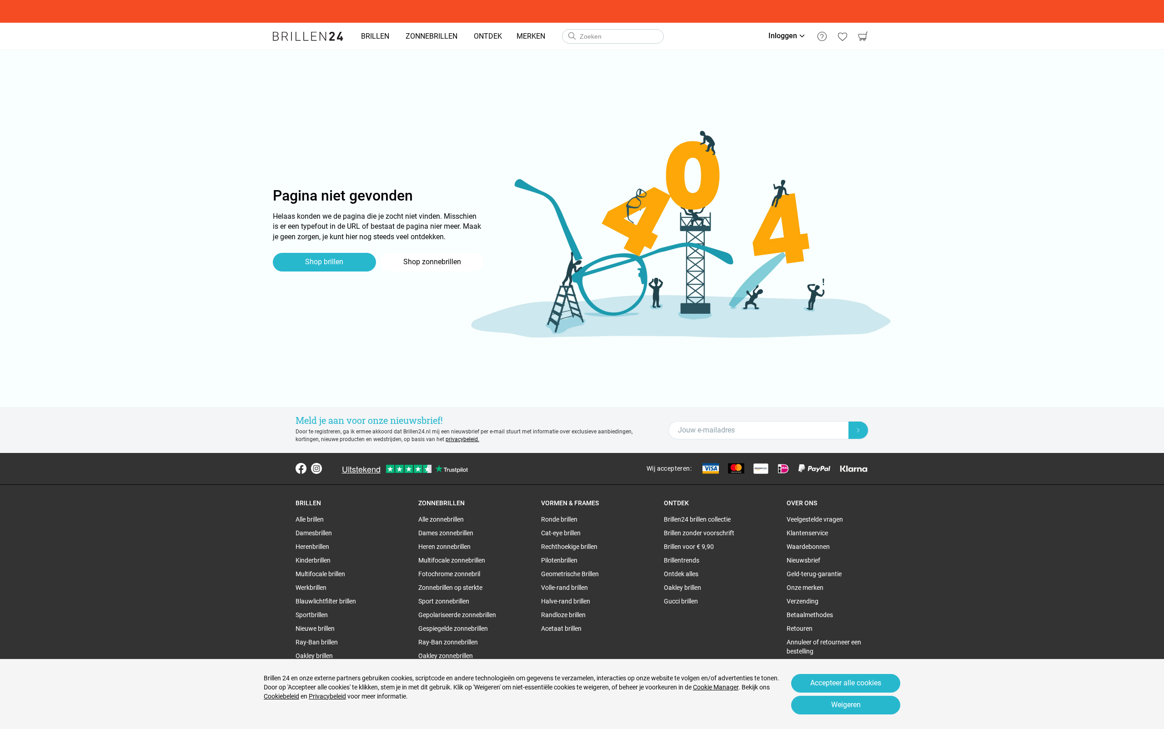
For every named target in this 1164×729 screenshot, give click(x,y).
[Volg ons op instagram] (316, 468)
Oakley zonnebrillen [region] (445, 655)
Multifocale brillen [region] (320, 574)
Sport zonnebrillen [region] (443, 601)
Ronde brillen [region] (559, 519)
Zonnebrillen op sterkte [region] (450, 587)
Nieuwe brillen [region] (315, 628)
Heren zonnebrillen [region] (444, 546)
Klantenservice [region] (807, 533)
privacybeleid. (462, 439)
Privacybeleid (327, 696)
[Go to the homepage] (308, 36)
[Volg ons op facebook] (301, 468)
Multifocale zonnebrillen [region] (451, 560)
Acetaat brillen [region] (561, 628)
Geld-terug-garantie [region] (814, 574)
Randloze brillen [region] (563, 614)
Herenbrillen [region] (312, 546)
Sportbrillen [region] (312, 614)
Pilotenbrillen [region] (559, 560)
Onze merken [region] (805, 587)
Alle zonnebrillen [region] (441, 519)
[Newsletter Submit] (858, 430)
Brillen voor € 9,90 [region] (689, 546)
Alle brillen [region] (310, 519)
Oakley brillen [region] (314, 655)
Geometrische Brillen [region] (570, 574)
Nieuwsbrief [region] (803, 560)
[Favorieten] (842, 36)
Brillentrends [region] (681, 560)
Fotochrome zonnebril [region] (449, 574)
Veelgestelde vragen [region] (815, 519)
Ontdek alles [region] (681, 574)
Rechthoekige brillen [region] (569, 546)
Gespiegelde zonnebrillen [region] (453, 628)
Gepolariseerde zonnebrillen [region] (457, 614)
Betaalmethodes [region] (810, 614)
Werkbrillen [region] (311, 587)
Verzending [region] (802, 601)
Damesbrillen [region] (314, 533)
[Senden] (571, 36)
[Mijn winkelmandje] (863, 36)
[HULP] (822, 36)
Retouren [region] (800, 628)
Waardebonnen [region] (808, 546)
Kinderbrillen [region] (313, 560)
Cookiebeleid (281, 696)
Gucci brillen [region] (681, 601)
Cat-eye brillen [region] (561, 533)
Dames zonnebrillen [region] (445, 533)
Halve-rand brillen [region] (565, 601)
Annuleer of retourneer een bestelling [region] (824, 647)
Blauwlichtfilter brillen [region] (326, 601)
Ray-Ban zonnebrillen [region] (448, 642)
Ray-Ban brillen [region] (317, 642)
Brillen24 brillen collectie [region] (697, 519)
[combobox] (613, 36)
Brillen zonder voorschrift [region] (699, 533)
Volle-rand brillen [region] (564, 587)
